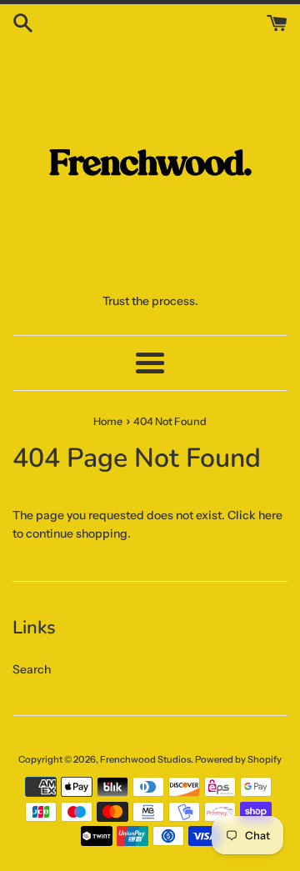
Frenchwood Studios (145, 759)
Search (31, 669)
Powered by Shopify (238, 759)
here (270, 515)
